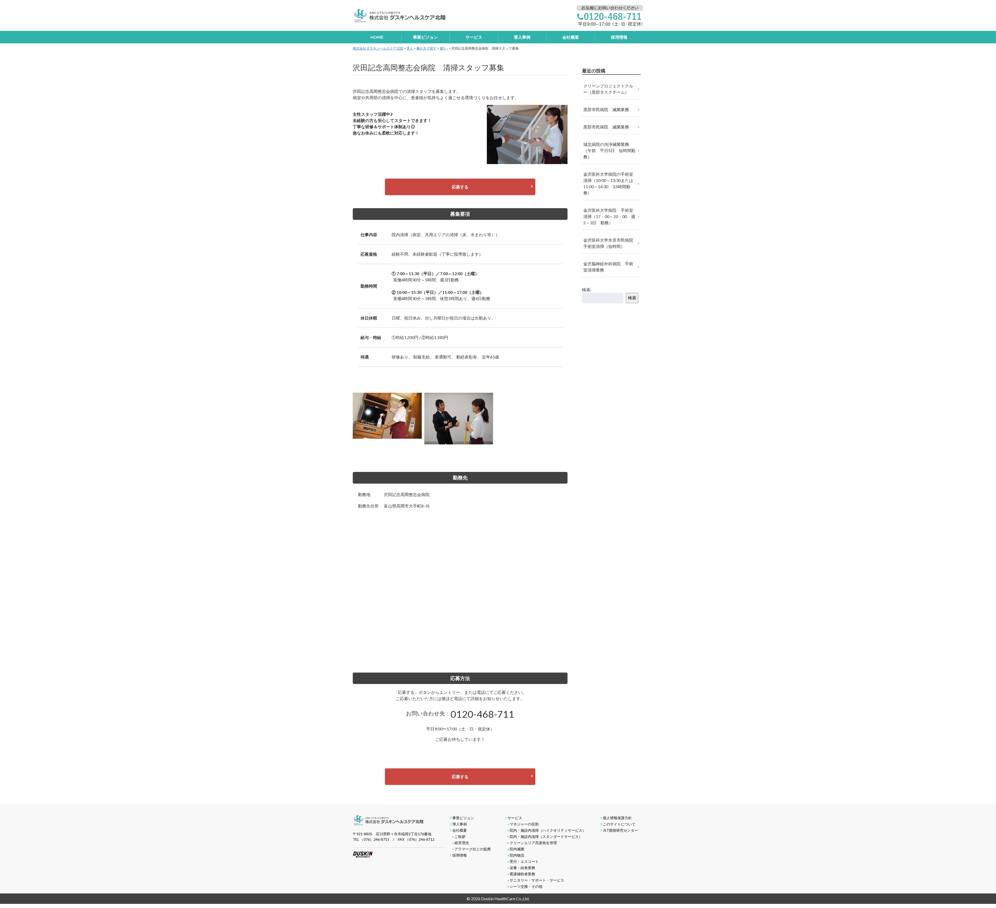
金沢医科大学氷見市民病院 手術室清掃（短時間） (610, 243)
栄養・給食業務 (522, 867)
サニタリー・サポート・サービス (537, 880)
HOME (376, 37)
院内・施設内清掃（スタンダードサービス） (546, 836)
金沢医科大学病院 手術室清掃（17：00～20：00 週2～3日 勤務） (609, 216)
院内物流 (517, 855)
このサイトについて (619, 824)
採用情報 (619, 37)
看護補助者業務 (522, 874)
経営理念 (461, 843)
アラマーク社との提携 (472, 849)
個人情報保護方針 (617, 818)
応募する (460, 186)
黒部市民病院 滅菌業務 (606, 109)
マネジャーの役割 (524, 824)
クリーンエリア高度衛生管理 (533, 843)
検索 (632, 297)
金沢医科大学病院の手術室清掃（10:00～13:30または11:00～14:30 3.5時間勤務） (608, 183)
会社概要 (570, 37)
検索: (586, 289)
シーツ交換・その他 (526, 886)
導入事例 (522, 37)
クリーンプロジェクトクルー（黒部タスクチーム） (608, 88)
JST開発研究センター (620, 830)
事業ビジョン (425, 37)
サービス (474, 37)
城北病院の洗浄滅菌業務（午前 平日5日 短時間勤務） (609, 150)
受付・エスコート (524, 861)
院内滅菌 (517, 849)
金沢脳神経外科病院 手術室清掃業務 (608, 266)
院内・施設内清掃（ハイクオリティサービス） (548, 830)
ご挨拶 (459, 836)
